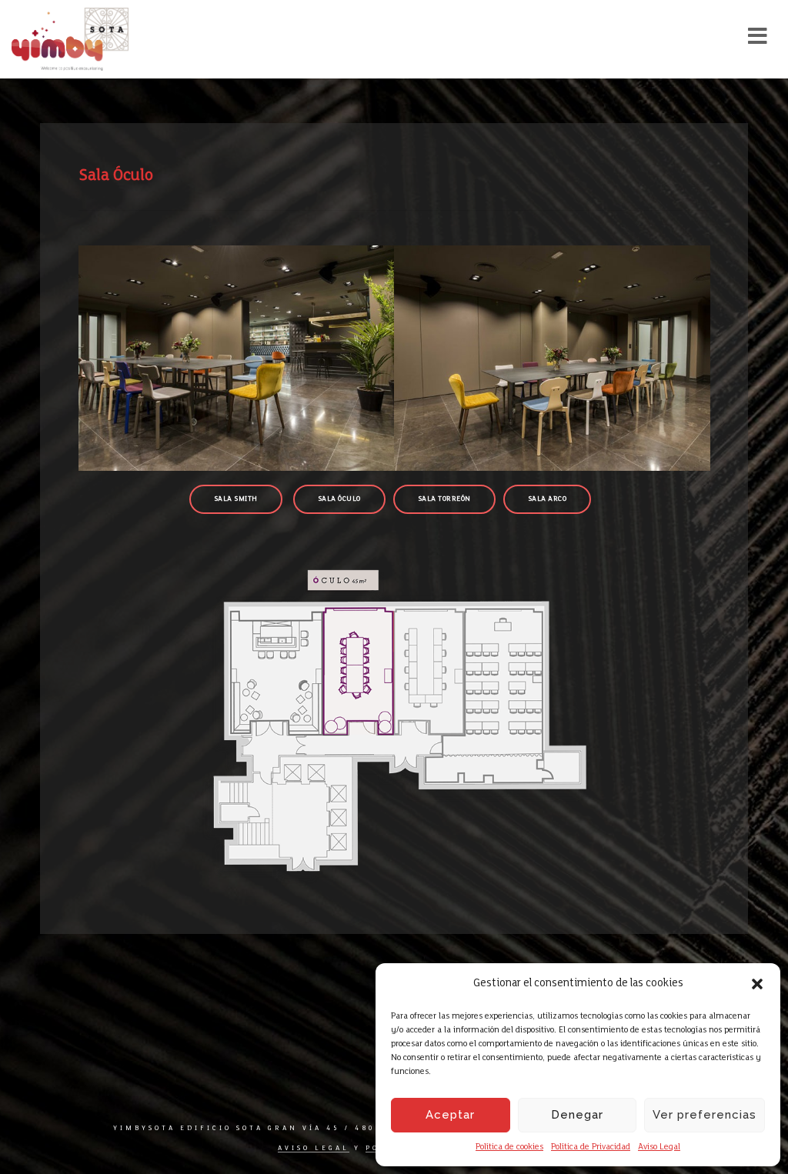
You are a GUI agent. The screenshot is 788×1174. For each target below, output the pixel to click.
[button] (757, 984)
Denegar (577, 1115)
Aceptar (450, 1115)
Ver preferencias (704, 1115)
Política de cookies (509, 1147)
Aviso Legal (659, 1147)
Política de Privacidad (590, 1147)
